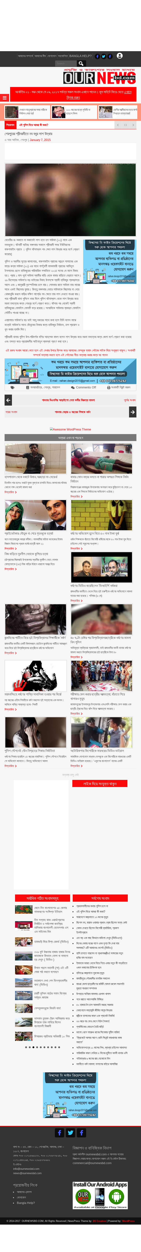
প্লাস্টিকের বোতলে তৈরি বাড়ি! (90, 1026)
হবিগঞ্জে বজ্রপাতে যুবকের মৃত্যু (90, 973)
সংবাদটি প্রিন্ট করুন (120, 387)
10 (59, 1038)
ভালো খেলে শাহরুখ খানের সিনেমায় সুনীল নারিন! (98, 1032)
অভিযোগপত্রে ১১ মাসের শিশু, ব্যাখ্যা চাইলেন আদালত (101, 1047)
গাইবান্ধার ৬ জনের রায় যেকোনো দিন (93, 1058)
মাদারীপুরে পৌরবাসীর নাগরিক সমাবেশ (93, 978)
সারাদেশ (56, 387)
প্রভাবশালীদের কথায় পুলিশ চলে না (92, 906)
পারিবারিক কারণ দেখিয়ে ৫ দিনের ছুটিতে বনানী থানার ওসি (101, 1053)
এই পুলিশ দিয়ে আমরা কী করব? (90, 911)
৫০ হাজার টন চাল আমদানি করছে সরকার (94, 1004)
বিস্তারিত (9, 492)
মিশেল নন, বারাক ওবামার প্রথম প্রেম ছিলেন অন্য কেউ (101, 922)
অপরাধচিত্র (36, 387)
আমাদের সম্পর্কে (25, 56)
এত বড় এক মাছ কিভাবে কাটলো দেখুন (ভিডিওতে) (99, 937)
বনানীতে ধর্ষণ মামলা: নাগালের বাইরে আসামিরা (97, 1064)
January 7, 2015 (40, 139)
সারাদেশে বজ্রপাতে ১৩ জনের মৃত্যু (35, 124)
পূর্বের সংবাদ (88, 400)
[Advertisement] (70, 25)
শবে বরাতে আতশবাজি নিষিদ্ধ (89, 999)
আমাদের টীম (40, 56)
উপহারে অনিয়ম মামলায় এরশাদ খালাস (93, 993)
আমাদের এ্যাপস (24, 1192)
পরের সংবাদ (48, 412)
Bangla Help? (80, 56)
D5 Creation (99, 1221)
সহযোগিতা (63, 56)
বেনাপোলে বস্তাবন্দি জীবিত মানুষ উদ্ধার (94, 1010)
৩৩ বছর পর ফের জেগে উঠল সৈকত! (92, 1021)
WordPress (128, 1221)
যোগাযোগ (51, 56)
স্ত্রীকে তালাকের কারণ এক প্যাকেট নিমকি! (95, 1015)
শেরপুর (47, 387)
